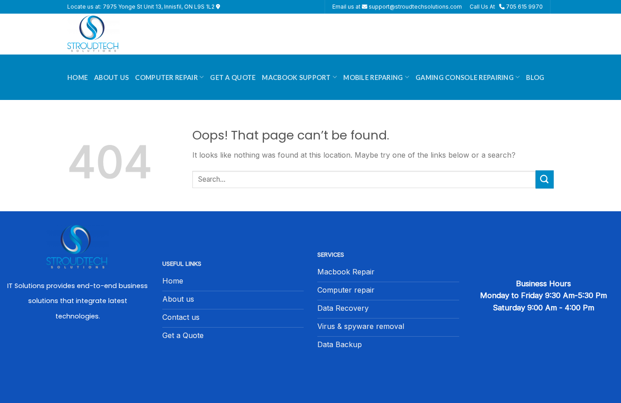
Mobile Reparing (373, 77)
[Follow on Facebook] (77, 354)
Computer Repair (166, 77)
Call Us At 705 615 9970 (506, 6)
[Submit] (545, 179)
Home (77, 77)
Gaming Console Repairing (465, 77)
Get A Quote (232, 77)
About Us (111, 77)
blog (535, 77)
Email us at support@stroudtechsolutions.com (397, 6)
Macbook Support (296, 77)
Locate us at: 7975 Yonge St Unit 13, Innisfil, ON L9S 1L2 (141, 6)
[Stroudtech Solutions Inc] (112, 34)
